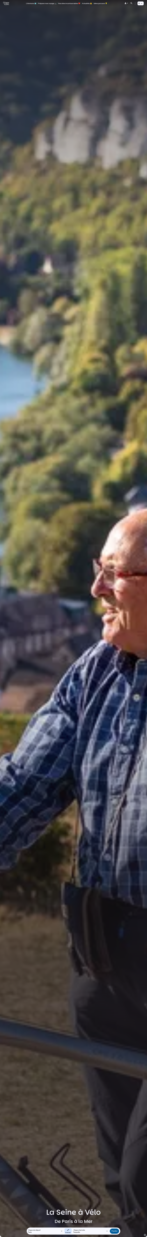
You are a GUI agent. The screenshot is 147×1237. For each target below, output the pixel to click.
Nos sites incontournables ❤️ (69, 3)
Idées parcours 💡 (100, 3)
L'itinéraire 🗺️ (31, 3)
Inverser (68, 1232)
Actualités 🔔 (87, 3)
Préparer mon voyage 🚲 (47, 3)
